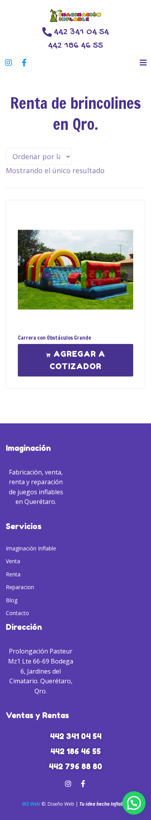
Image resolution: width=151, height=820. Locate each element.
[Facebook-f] (24, 63)
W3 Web (31, 804)
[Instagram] (8, 63)
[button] (143, 62)
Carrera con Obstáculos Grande (54, 338)
